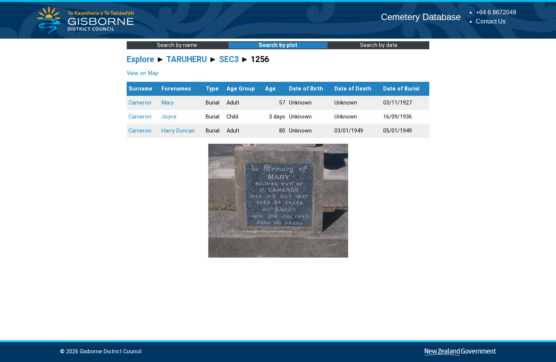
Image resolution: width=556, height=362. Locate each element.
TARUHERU (186, 59)
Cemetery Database (421, 17)
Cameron (140, 103)
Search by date (379, 45)
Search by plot (278, 45)
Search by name (177, 45)
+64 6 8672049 (496, 12)
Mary (168, 103)
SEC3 (229, 59)
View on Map (142, 73)
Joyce (169, 117)
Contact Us (491, 21)
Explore (140, 59)
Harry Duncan (178, 131)
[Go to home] (87, 34)
